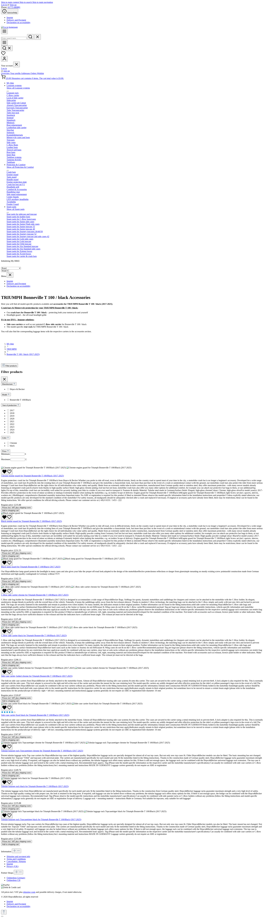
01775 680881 (14, 7)
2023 (12, 427)
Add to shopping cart (10, 510)
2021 (12, 421)
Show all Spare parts (15, 209)
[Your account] (4, 59)
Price (4, 451)
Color (4, 438)
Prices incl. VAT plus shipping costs (16, 508)
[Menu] (4, 31)
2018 (12, 413)
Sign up (13, 5)
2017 (12, 410)
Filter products (11, 366)
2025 (12, 432)
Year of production (9, 405)
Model (5, 395)
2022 (12, 424)
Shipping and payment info (18, 856)
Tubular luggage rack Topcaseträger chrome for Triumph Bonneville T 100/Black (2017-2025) (42, 751)
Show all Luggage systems (18, 88)
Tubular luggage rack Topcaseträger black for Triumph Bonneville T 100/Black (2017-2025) (41, 819)
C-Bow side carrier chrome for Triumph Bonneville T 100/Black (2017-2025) (34, 595)
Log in (4, 5)
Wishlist (40, 73)
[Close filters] (4, 379)
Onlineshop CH (13, 880)
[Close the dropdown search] (37, 37)
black (12, 446)
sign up (6, 71)
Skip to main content (10, 2)
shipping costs (29, 892)
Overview (5, 73)
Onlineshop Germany (16, 878)
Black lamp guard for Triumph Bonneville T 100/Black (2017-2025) (30, 567)
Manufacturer (7, 384)
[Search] (30, 37)
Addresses (26, 73)
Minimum (13, 454)
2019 (12, 416)
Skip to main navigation (42, 2)
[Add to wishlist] (7, 472)
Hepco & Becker (17, 389)
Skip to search (26, 2)
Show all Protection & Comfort (20, 167)
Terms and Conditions (16, 859)
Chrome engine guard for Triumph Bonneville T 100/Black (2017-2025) (32, 476)
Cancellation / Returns (16, 861)
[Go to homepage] (9, 27)
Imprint (10, 17)
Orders (34, 73)
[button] (132, 712)
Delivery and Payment (16, 20)
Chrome (13, 443)
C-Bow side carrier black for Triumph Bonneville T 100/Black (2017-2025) (34, 635)
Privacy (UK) (12, 866)
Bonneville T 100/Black (20, 400)
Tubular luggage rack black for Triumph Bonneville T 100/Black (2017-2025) (35, 786)
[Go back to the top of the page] (4, 912)
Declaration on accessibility (18, 22)
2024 (12, 429)
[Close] (2, 916)
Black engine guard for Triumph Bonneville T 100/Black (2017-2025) (31, 521)
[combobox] (14, 38)
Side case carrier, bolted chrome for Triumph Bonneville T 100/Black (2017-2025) (36, 676)
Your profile (15, 73)
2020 (12, 418)
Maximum (14, 459)
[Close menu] (16, 64)
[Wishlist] (3, 54)
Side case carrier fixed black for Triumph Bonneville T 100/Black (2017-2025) (35, 715)
